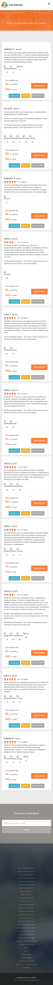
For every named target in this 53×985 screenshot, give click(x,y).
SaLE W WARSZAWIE (26, 921)
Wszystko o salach (26, 961)
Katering (25, 95)
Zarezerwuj (39, 86)
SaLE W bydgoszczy (26, 871)
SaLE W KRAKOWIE (26, 888)
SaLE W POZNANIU (26, 905)
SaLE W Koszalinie (26, 885)
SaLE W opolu (26, 901)
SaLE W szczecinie (26, 915)
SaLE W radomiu (27, 908)
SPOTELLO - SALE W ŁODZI (26, 964)
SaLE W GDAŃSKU (26, 875)
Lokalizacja (14, 96)
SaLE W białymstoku (26, 868)
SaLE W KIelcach (26, 881)
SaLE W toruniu (26, 918)
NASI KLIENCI (26, 954)
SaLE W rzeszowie (26, 911)
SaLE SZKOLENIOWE (26, 931)
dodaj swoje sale (26, 944)
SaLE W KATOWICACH (26, 878)
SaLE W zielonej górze (26, 928)
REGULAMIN (26, 958)
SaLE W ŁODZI (26, 895)
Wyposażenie (38, 95)
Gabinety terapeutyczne (26, 941)
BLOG (26, 951)
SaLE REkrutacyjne (26, 938)
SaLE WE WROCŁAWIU (26, 925)
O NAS (26, 948)
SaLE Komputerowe (26, 934)
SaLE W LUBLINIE (26, 891)
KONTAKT (26, 968)
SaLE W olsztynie (26, 898)
